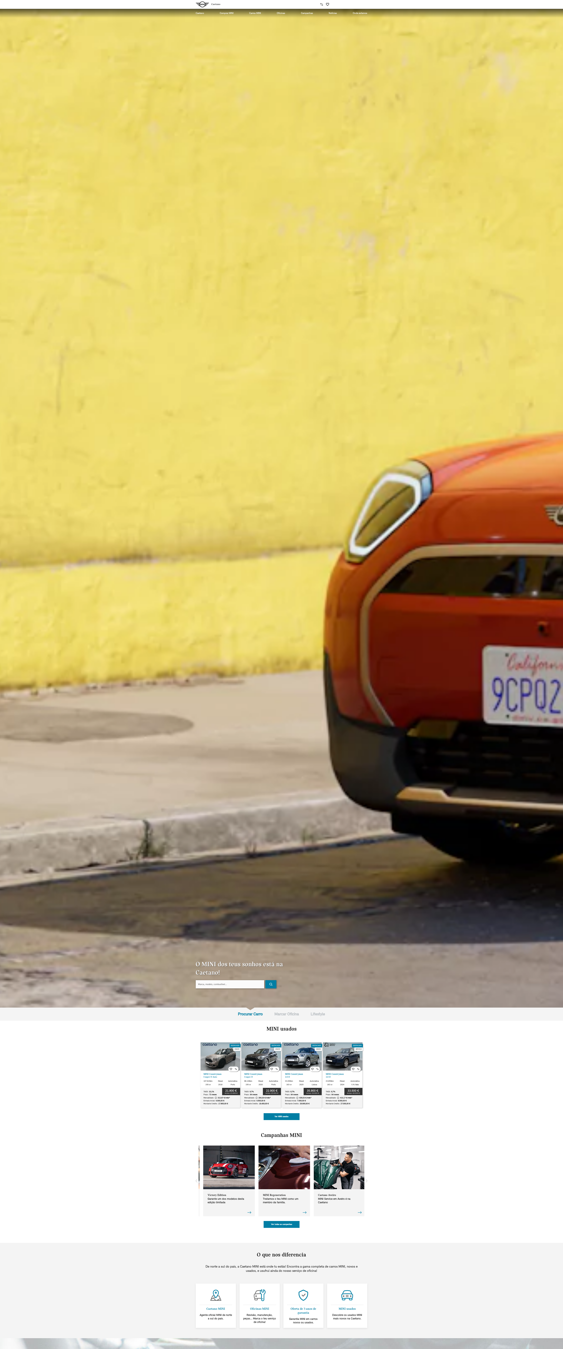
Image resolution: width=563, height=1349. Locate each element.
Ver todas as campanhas (281, 1224)
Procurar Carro (250, 1014)
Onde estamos (360, 13)
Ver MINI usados (281, 1116)
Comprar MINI (227, 13)
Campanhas (307, 13)
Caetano (200, 13)
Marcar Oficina (286, 1014)
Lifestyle (318, 1014)
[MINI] (202, 4)
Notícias (333, 13)
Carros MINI (255, 13)
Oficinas (281, 13)
